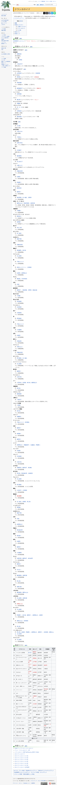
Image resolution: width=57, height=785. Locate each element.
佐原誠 (24, 382)
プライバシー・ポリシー (18, 783)
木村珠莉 (19, 307)
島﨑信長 (19, 54)
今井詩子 (19, 490)
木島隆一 (19, 210)
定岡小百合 (20, 142)
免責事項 (33, 783)
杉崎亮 (18, 176)
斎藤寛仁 (19, 416)
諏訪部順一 (20, 116)
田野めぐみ (20, 603)
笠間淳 (29, 197)
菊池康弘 (19, 250)
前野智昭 (19, 94)
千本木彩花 (24, 278)
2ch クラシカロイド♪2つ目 (21, 757)
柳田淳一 (19, 191)
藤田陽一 (35, 651)
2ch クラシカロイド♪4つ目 (21, 761)
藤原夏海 (19, 155)
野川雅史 (19, 358)
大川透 (18, 125)
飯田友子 (25, 467)
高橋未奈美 (20, 171)
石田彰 (20, 59)
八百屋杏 (29, 267)
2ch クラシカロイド (20, 754)
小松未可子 (20, 64)
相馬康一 (19, 222)
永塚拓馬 (19, 312)
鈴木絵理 (30, 558)
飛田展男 (19, 393)
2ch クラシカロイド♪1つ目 (21, 756)
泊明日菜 (32, 203)
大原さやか (20, 131)
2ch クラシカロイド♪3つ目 (21, 759)
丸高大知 (19, 376)
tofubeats (36, 77)
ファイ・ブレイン (31, 41)
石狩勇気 (27, 422)
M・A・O (19, 107)
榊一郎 (29, 652)
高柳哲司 (35, 665)
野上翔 (28, 501)
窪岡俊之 (35, 658)
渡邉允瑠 (35, 290)
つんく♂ (36, 99)
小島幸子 (19, 399)
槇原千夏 (19, 239)
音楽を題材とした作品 (28, 774)
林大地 (24, 250)
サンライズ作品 (35, 772)
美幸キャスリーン (21, 267)
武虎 (18, 284)
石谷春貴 (19, 456)
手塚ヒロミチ (20, 261)
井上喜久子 (20, 161)
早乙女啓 (46, 689)
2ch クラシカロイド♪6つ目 (21, 765)
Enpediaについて (26, 783)
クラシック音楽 (18, 774)
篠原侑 (18, 278)
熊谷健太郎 (24, 473)
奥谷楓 (29, 467)
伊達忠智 (19, 341)
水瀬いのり (20, 165)
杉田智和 (19, 73)
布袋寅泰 (38, 73)
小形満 (18, 405)
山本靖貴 (35, 672)
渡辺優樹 (19, 496)
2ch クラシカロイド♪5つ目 (21, 763)
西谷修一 (19, 535)
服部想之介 (34, 382)
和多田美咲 (26, 203)
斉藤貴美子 (26, 445)
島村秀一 (46, 665)
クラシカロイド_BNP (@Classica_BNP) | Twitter (27, 752)
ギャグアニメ (43, 772)
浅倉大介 (39, 88)
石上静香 (19, 256)
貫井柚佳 (19, 318)
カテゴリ (16, 770)
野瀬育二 (19, 182)
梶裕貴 (18, 77)
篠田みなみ (20, 203)
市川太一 (19, 569)
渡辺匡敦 (19, 197)
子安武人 (19, 137)
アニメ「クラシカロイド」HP (22, 750)
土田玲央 (19, 382)
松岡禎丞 (19, 111)
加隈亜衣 (19, 467)
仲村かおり (20, 346)
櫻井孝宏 (19, 188)
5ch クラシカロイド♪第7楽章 (22, 767)
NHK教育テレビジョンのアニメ (22, 772)
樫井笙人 (19, 216)
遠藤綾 (18, 103)
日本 (52, 16)
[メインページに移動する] (6, 6)
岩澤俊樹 (19, 301)
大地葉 (18, 295)
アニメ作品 (21, 770)
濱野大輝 (19, 586)
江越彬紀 (32, 445)
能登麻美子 (20, 88)
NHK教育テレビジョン (18, 41)
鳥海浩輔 (19, 82)
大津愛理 (19, 329)
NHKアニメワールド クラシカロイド (24, 748)
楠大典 (18, 99)
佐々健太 (25, 197)
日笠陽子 (19, 150)
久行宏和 (35, 703)
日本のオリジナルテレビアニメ (46, 770)
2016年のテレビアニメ (31, 770)
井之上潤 (19, 227)
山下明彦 (35, 661)
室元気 (18, 473)
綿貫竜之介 (24, 273)
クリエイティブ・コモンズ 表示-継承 (38, 780)
